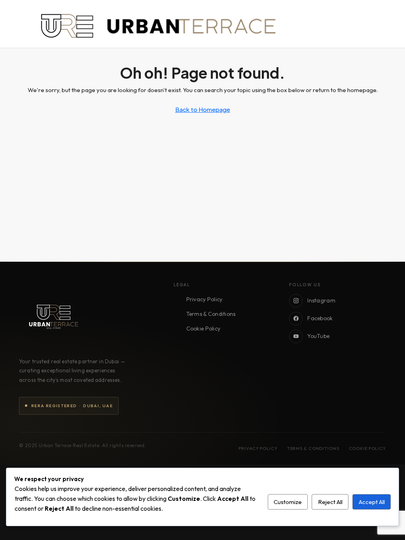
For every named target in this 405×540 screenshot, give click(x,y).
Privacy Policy (204, 299)
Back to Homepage (202, 109)
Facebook (320, 318)
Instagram (321, 300)
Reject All (330, 502)
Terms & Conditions (211, 313)
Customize (288, 502)
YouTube (318, 336)
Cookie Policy (203, 328)
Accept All (372, 502)
